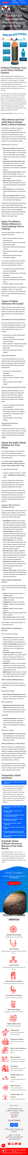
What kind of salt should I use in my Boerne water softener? (13, 819)
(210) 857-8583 (8, 852)
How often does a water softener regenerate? (12, 824)
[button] (14, 783)
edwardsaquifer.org (8, 214)
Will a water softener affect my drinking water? (14, 828)
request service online (18, 113)
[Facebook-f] (12, 1125)
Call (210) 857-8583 (6, 113)
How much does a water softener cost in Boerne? (14, 807)
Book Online (5, 2)
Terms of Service (15, 1153)
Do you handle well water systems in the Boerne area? (14, 836)
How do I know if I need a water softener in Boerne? (14, 782)
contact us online (18, 852)
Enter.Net (14, 1151)
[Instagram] (16, 1125)
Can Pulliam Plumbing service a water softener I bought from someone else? (14, 832)
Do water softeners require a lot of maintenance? (13, 811)
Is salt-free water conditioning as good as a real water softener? (14, 815)
